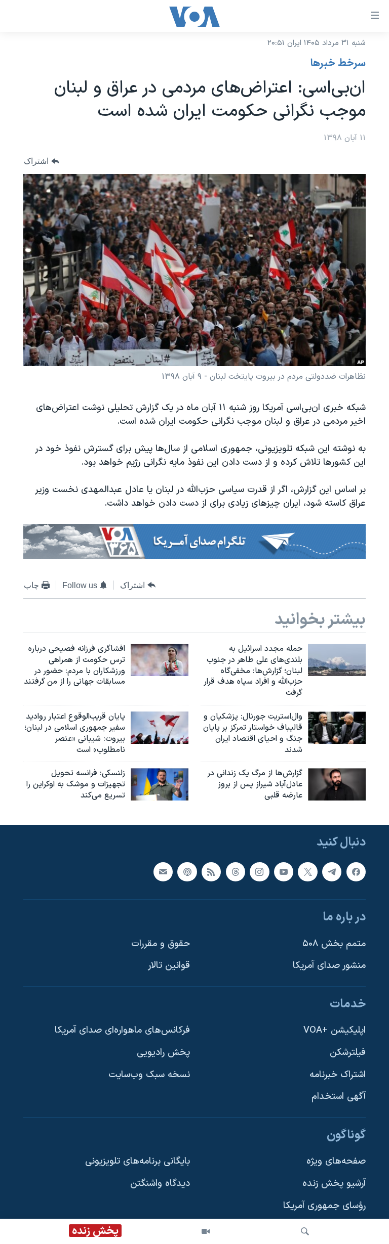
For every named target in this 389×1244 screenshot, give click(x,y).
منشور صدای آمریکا (329, 965)
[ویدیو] (205, 1231)
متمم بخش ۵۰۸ (334, 944)
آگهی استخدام (339, 1096)
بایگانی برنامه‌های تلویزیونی (137, 1161)
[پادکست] (187, 871)
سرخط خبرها (338, 64)
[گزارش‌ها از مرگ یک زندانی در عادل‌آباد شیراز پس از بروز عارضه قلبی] (337, 784)
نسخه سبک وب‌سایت (149, 1075)
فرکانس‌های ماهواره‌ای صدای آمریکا (122, 1030)
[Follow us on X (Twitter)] (307, 871)
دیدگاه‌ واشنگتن (160, 1183)
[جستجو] (305, 1231)
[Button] (41, 161)
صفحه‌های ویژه (336, 1161)
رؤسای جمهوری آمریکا (324, 1206)
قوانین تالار (169, 965)
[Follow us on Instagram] (259, 871)
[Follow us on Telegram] (331, 871)
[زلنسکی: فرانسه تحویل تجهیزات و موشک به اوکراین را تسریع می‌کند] (159, 784)
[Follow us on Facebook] (356, 871)
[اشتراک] (163, 871)
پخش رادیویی (163, 1052)
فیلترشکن (348, 1052)
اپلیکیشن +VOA (334, 1030)
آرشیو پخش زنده (334, 1183)
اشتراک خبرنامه (337, 1075)
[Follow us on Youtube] (283, 871)
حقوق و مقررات (160, 944)
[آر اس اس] (211, 871)
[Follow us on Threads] (235, 871)
